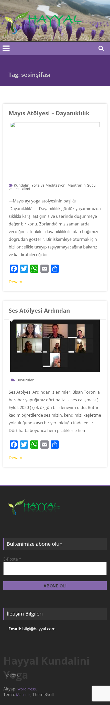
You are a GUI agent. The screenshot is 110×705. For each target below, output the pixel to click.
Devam (15, 282)
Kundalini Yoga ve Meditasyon (39, 185)
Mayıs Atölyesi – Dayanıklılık (49, 113)
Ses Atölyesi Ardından (39, 310)
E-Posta (12, 559)
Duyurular (25, 380)
